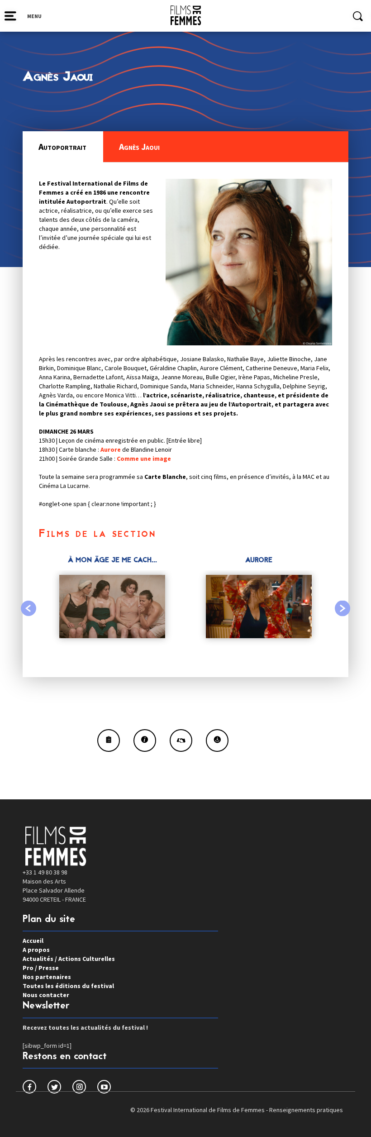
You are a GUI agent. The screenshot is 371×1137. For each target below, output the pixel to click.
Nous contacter (46, 995)
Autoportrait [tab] (62, 146)
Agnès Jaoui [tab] (139, 146)
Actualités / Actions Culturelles (69, 959)
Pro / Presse (41, 968)
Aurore (110, 449)
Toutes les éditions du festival (68, 986)
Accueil (33, 940)
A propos (36, 950)
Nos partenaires (47, 977)
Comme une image (144, 458)
